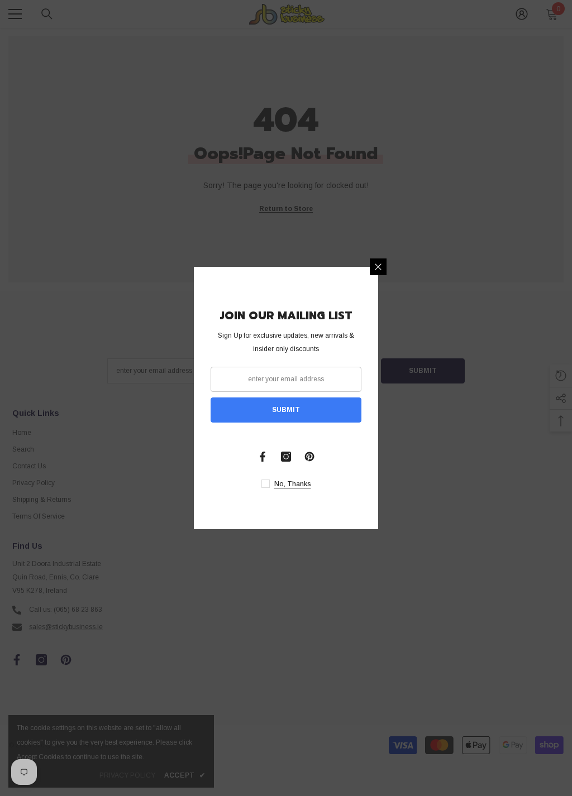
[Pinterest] (309, 456)
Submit (286, 410)
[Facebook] (262, 456)
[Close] (378, 266)
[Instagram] (286, 456)
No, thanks (292, 484)
